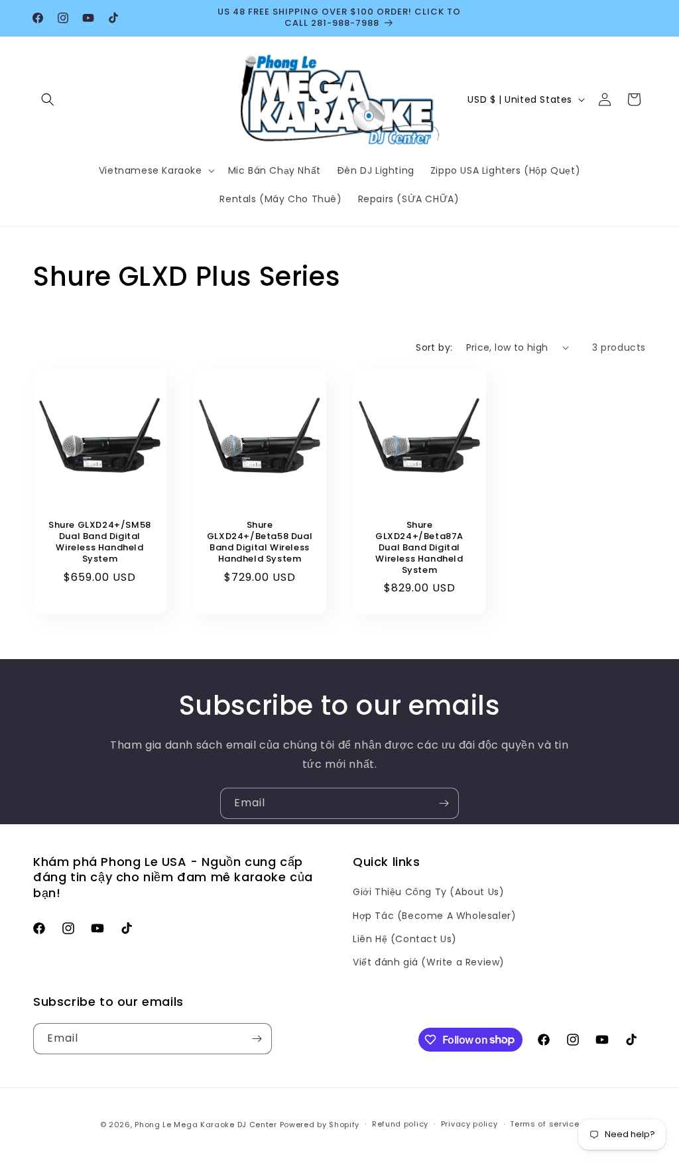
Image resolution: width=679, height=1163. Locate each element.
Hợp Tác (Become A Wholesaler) (434, 915)
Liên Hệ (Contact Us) (405, 939)
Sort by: (434, 347)
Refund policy (400, 1124)
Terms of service (544, 1124)
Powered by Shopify (320, 1124)
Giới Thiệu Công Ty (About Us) (428, 891)
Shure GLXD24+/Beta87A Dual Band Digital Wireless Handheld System (419, 548)
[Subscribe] (443, 803)
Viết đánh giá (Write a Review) (429, 962)
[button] (47, 99)
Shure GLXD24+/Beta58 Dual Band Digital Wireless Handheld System (259, 542)
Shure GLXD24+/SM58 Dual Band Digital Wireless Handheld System (99, 542)
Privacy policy (469, 1124)
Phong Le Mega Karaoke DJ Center (206, 1124)
